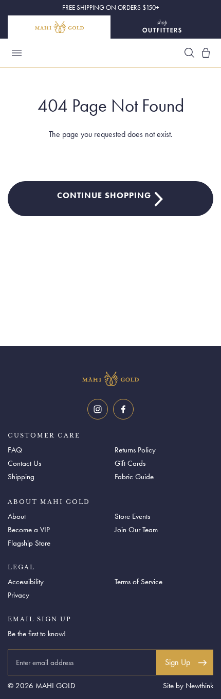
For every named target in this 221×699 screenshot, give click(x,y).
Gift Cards (130, 463)
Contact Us (24, 463)
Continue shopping (104, 195)
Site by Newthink (188, 685)
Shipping (21, 476)
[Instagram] (97, 409)
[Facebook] (123, 409)
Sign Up (177, 662)
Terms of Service (138, 581)
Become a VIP (29, 530)
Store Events (132, 516)
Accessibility (26, 581)
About (17, 516)
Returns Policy (135, 450)
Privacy (18, 595)
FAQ (15, 450)
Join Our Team (136, 530)
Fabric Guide (134, 476)
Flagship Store (29, 543)
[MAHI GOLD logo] (110, 379)
